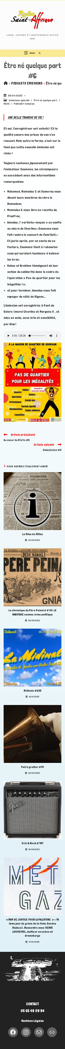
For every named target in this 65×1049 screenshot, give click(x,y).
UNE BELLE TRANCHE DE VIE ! (26, 117)
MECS (6, 103)
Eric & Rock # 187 (33, 843)
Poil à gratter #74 (32, 767)
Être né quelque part (45, 100)
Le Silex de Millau (32, 534)
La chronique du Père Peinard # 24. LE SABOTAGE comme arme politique (32, 612)
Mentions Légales (32, 1021)
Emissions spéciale (19, 100)
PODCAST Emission (24, 103)
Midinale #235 (32, 690)
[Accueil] (6, 83)
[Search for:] (38, 53)
